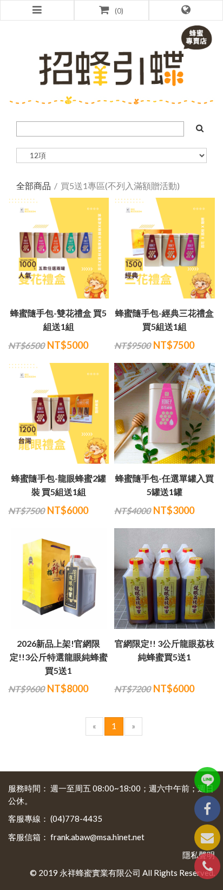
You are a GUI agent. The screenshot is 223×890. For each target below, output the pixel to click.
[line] (207, 780)
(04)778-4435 (76, 818)
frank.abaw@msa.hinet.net (97, 837)
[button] (185, 10)
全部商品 (33, 185)
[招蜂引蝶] (111, 57)
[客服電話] (207, 866)
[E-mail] (207, 837)
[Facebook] (207, 809)
